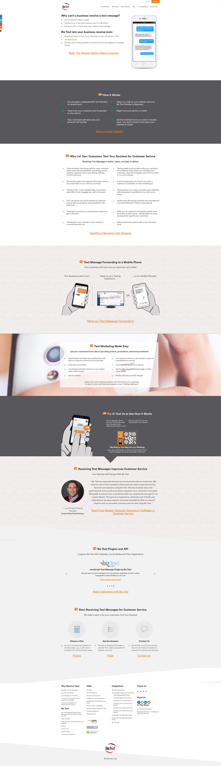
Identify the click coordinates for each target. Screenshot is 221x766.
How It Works (105, 6)
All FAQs (89, 690)
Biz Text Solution (92, 693)
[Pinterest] (1, 24)
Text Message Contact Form (123, 698)
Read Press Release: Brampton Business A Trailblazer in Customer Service (123, 512)
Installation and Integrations (96, 698)
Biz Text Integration (118, 690)
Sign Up (155, 1)
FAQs (110, 655)
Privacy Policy (65, 731)
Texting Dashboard (93, 711)
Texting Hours (91, 714)
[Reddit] (1, 26)
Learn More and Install (110, 580)
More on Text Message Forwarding (110, 321)
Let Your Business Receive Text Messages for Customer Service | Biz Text (71, 714)
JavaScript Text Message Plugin (122, 715)
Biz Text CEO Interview (144, 709)
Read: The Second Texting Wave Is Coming (94, 53)
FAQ (133, 6)
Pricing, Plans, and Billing (95, 705)
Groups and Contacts (93, 695)
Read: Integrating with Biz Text (110, 591)
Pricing (77, 655)
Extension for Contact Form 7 (123, 700)
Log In (148, 1)
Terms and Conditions (68, 734)
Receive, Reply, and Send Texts (96, 708)
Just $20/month (70, 39)
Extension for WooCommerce (123, 708)
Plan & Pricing (125, 6)
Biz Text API (115, 722)
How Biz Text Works (67, 693)
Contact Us (153, 6)
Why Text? (115, 6)
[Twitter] (1, 20)
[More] (1, 28)
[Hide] (0, 31)
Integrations (143, 6)
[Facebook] (1, 16)
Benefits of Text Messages (69, 690)
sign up (78, 648)
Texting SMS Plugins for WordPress (123, 693)
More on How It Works (109, 131)
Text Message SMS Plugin (122, 695)
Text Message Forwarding (69, 695)
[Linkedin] (1, 18)
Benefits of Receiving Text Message (110, 233)
